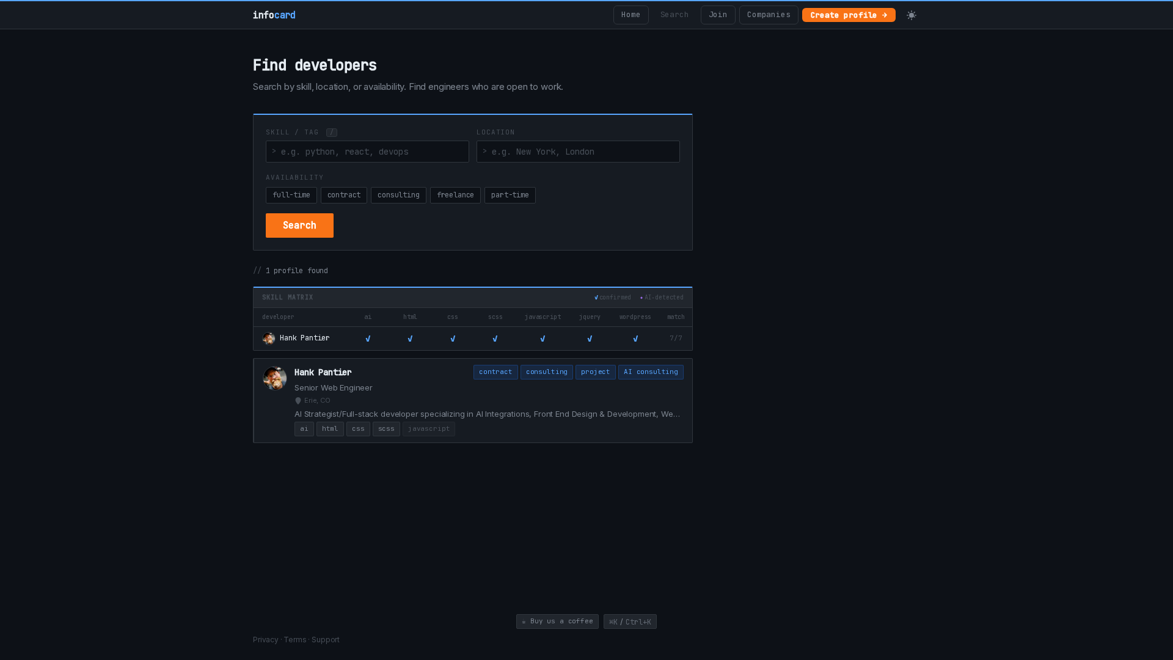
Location (496, 132)
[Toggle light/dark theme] (911, 15)
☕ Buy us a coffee (557, 621)
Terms (294, 639)
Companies (769, 14)
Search (674, 14)
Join (718, 14)
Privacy (266, 639)
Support (326, 639)
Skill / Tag (300, 132)
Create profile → (849, 15)
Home (630, 14)
